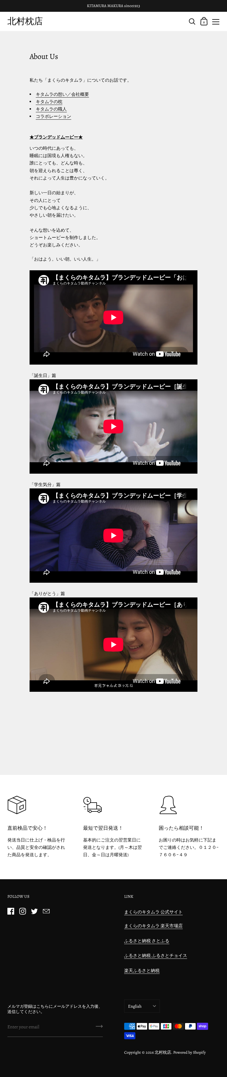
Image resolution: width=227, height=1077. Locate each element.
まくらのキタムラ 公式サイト (153, 912)
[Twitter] (34, 911)
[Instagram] (22, 911)
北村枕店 (25, 21)
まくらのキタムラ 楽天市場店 (153, 926)
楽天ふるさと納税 (142, 971)
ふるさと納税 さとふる (146, 941)
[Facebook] (11, 911)
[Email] (46, 911)
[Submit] (99, 1028)
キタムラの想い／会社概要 (62, 94)
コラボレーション (53, 116)
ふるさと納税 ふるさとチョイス (155, 956)
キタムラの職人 (51, 109)
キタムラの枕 (49, 102)
